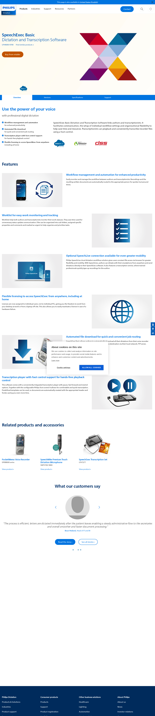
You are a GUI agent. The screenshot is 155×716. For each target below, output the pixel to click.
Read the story (65, 542)
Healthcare (84, 702)
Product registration (49, 711)
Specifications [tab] (77, 97)
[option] (19, 451)
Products (23, 8)
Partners (71, 8)
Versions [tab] (47, 97)
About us (121, 702)
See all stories (88, 542)
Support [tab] (108, 97)
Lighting (82, 706)
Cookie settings (63, 367)
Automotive (84, 711)
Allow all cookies (91, 367)
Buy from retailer (12, 54)
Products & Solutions (11, 702)
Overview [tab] (17, 97)
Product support (9, 711)
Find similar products (24, 44)
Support (47, 8)
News (119, 706)
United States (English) (89, 2)
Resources (59, 8)
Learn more (55, 360)
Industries (35, 8)
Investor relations (125, 711)
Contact (127, 9)
